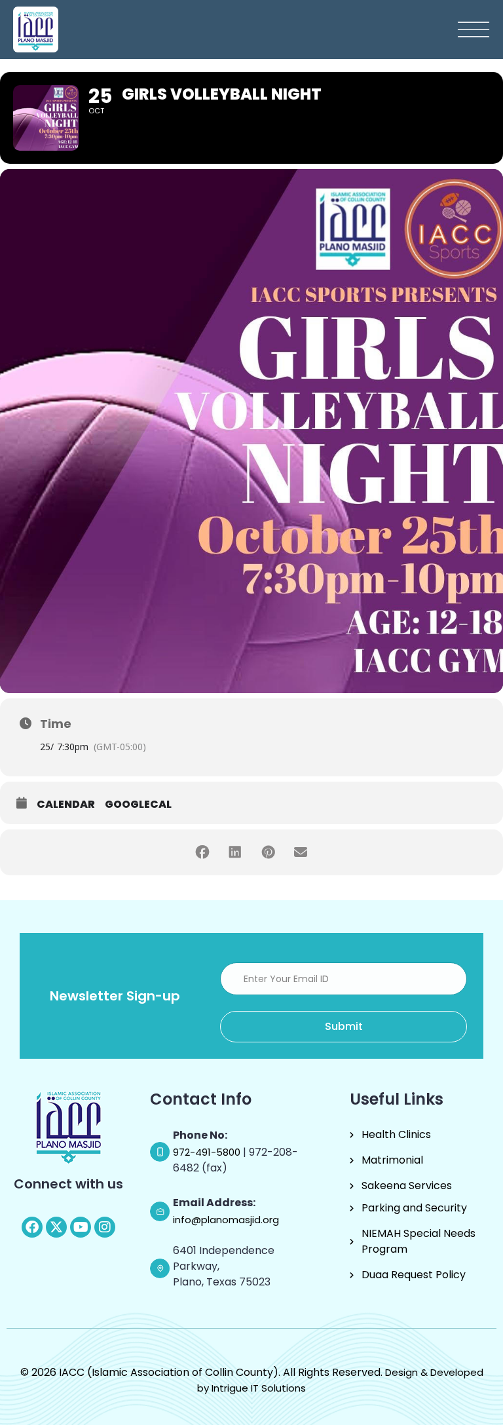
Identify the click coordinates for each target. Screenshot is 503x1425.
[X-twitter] (56, 1227)
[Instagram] (104, 1227)
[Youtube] (80, 1227)
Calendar (66, 804)
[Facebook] (32, 1227)
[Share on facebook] (202, 852)
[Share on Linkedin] (235, 852)
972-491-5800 (208, 1152)
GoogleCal (138, 804)
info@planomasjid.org (226, 1219)
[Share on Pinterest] (268, 852)
